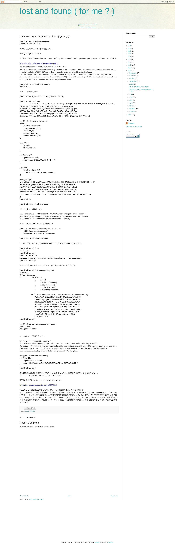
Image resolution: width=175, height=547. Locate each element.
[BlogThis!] (28, 408)
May (130, 100)
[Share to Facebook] (32, 408)
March (131, 106)
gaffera (97, 542)
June (131, 97)
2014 (129, 59)
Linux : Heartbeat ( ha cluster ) (139, 86)
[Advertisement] (69, 486)
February (132, 108)
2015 (129, 57)
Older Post (114, 496)
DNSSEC (32, 411)
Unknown (131, 123)
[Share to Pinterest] (34, 408)
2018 (129, 48)
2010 (129, 70)
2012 (129, 65)
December (133, 73)
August (131, 84)
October (132, 78)
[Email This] (25, 408)
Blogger (110, 542)
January (132, 111)
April (131, 103)
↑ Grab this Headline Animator (87, 27)
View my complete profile (134, 126)
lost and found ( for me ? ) (67, 11)
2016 (129, 54)
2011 (129, 68)
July (130, 94)
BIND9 (27, 411)
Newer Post (24, 496)
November (133, 76)
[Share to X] (30, 408)
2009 (129, 115)
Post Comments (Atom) (35, 499)
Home (69, 496)
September (133, 81)
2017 (129, 51)
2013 (129, 62)
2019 (129, 45)
